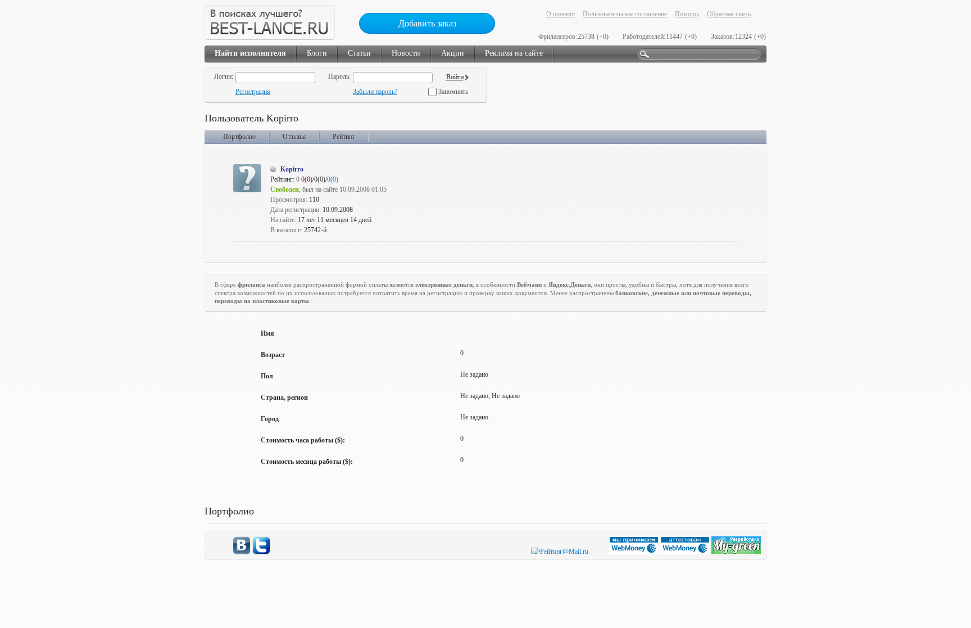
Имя (267, 333)
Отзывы (294, 137)
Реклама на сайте (514, 53)
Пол (267, 376)
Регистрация (252, 92)
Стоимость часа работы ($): (303, 440)
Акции (452, 53)
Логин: (223, 76)
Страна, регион (284, 397)
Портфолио (239, 137)
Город (270, 419)
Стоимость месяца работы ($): (307, 462)
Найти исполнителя (250, 53)
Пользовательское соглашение (625, 14)
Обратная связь (729, 14)
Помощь (687, 14)
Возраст (273, 355)
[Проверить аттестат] (685, 551)
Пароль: (339, 76)
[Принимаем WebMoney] (634, 551)
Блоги (317, 53)
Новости (406, 53)
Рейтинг (344, 137)
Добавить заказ (427, 23)
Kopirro (291, 169)
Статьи (359, 53)
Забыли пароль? (375, 92)
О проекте (560, 14)
